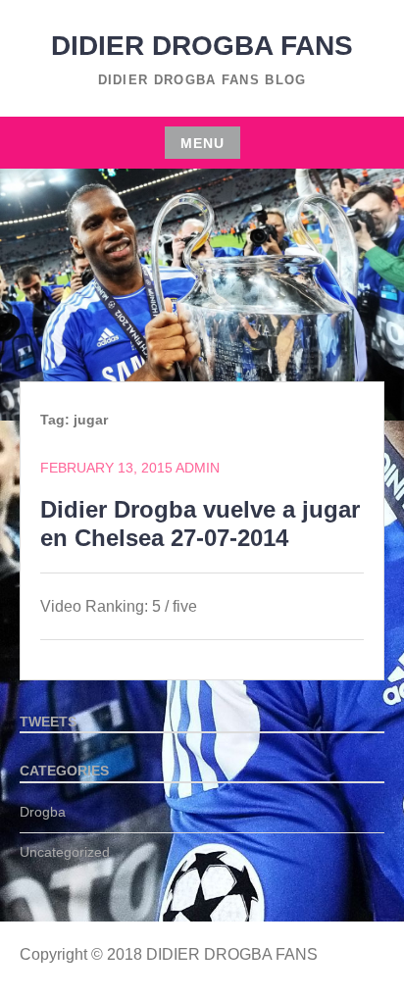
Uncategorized (65, 852)
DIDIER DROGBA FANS (202, 45)
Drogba (43, 812)
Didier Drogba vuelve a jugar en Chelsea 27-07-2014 (200, 523)
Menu (202, 143)
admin (198, 467)
